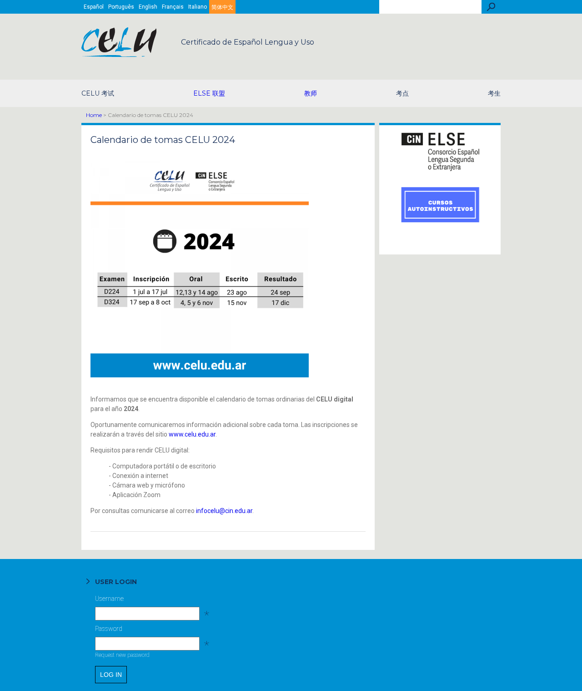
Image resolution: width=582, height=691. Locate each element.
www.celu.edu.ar (192, 434)
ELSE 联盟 (209, 93)
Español (94, 7)
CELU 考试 (97, 93)
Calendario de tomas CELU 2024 (162, 139)
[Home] (119, 54)
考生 (494, 93)
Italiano (197, 7)
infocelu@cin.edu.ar (224, 510)
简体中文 (222, 7)
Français (173, 7)
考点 (402, 93)
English (148, 7)
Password (146, 631)
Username (146, 601)
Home (94, 115)
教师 (310, 93)
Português (121, 7)
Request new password (122, 655)
